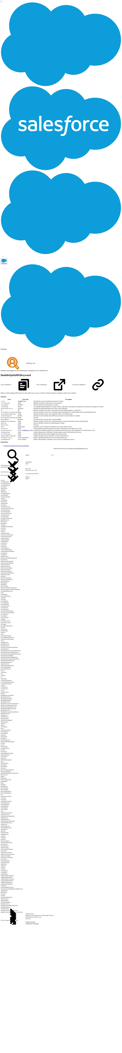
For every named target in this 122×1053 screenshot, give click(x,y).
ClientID (20, 401)
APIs (55, 448)
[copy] (7, 396)
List (19, 408)
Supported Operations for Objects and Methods (16, 445)
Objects (72, 448)
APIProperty (26, 430)
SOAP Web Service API (63, 448)
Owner (19, 426)
